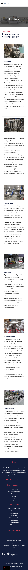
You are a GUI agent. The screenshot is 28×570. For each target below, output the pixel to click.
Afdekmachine (7, 272)
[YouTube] (17, 480)
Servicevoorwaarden (14, 491)
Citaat (14, 501)
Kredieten (14, 494)
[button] (25, 3)
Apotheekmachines (9, 408)
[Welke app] (21, 480)
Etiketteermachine (8, 203)
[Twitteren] (10, 480)
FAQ (14, 498)
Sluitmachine (7, 61)
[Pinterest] (14, 480)
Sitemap (14, 496)
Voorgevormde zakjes (14, 508)
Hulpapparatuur (14, 525)
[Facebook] (7, 480)
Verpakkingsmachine (9, 336)
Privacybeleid (14, 489)
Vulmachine (7, 136)
